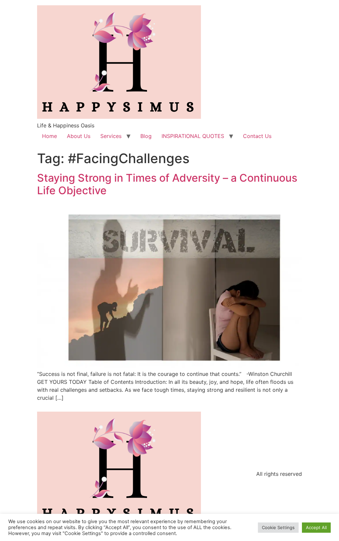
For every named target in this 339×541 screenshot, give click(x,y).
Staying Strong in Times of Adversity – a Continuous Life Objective (167, 184)
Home (49, 136)
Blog (146, 136)
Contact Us (257, 136)
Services (110, 136)
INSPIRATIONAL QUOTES (193, 136)
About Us (78, 136)
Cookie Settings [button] (278, 527)
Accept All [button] (316, 527)
